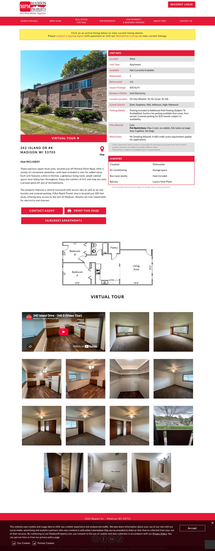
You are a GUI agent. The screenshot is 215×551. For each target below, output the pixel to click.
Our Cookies (23, 543)
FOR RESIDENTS (107, 21)
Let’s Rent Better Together (33, 13)
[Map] (102, 151)
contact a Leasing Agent (70, 36)
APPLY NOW (55, 21)
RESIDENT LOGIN (182, 4)
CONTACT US (186, 21)
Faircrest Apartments (63, 220)
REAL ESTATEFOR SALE (81, 21)
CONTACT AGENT (42, 211)
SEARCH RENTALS (29, 21)
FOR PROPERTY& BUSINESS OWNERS (133, 21)
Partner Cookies (46, 543)
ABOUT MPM (160, 21)
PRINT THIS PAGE (85, 211)
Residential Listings (127, 36)
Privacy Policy (160, 534)
